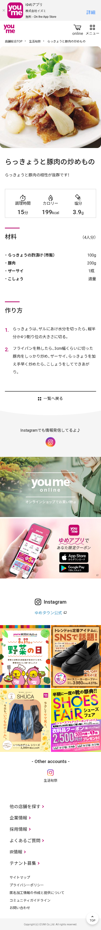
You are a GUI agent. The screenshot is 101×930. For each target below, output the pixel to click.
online (77, 29)
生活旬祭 (35, 41)
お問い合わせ (20, 908)
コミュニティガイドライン (30, 900)
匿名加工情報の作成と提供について (37, 893)
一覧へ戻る (53, 399)
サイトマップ (20, 877)
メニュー (92, 29)
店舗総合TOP (13, 41)
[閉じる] (3, 10)
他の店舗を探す (25, 806)
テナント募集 (23, 863)
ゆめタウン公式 (48, 613)
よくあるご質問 (25, 840)
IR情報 (16, 852)
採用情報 (18, 829)
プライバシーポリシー (27, 885)
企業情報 (18, 817)
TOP (92, 918)
